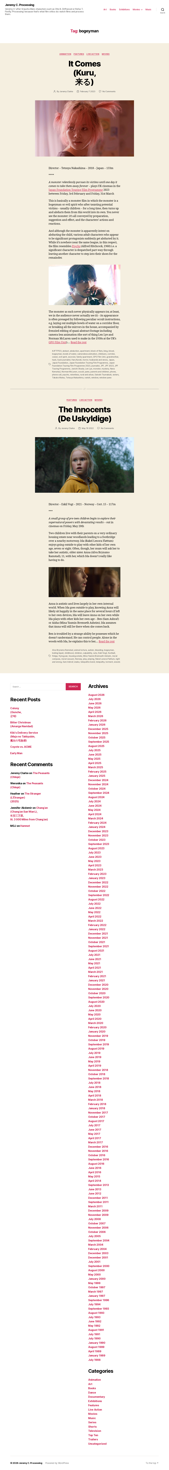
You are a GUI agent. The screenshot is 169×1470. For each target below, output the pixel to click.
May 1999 (94, 1283)
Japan (111, 360)
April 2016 (94, 1172)
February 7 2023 (87, 91)
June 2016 (94, 1168)
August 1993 (96, 1312)
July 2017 (94, 1125)
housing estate (75, 656)
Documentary (96, 1396)
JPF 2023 (109, 365)
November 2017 (98, 1112)
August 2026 (96, 694)
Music (148, 9)
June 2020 (95, 1010)
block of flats (96, 351)
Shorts (92, 1426)
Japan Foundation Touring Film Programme (76, 190)
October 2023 (96, 839)
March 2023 (95, 869)
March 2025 (95, 767)
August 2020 (96, 1001)
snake (77, 662)
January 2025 (96, 775)
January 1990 (96, 1342)
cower (55, 357)
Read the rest (78, 342)
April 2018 (94, 1095)
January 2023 (96, 878)
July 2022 (94, 903)
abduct (65, 351)
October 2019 (96, 1040)
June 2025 (94, 754)
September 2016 (98, 1159)
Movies (136, 9)
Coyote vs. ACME (21, 746)
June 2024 (95, 805)
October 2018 (96, 1074)
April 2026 (94, 712)
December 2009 (98, 1210)
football (111, 653)
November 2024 (98, 784)
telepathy (100, 662)
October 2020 (97, 993)
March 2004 (95, 1244)
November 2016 (98, 1150)
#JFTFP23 (56, 351)
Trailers (93, 1439)
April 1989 (94, 1351)
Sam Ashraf (68, 662)
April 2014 (94, 1180)
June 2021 (94, 959)
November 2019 (98, 1035)
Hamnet (25, 825)
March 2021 (95, 971)
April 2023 (94, 865)
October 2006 (97, 1232)
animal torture (80, 650)
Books (113, 9)
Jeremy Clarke (66, 91)
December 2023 (98, 831)
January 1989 (96, 1355)
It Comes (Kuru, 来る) (84, 72)
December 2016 (98, 1146)
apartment (85, 351)
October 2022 (96, 891)
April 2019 (94, 1065)
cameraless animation (87, 354)
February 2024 (97, 822)
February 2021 (97, 976)
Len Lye (88, 368)
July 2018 (94, 1082)
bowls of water (69, 354)
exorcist (71, 357)
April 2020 (94, 1018)
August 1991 (96, 1330)
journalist (95, 365)
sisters (116, 374)
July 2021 (94, 954)
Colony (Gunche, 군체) (16, 712)
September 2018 (98, 1078)
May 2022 (94, 912)
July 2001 (94, 1261)
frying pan (63, 656)
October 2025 (96, 737)
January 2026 (96, 724)
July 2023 (94, 852)
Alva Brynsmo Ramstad (62, 650)
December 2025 (98, 729)
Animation (65, 54)
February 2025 (97, 771)
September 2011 (98, 1202)
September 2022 (98, 895)
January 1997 (96, 1295)
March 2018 (95, 1099)
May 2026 (94, 707)
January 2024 (96, 827)
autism (91, 650)
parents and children (99, 371)
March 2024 (95, 818)
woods (117, 662)
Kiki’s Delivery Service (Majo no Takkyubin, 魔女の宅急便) (24, 736)
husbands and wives (98, 360)
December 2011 (98, 1197)
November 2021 (98, 937)
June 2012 (94, 1193)
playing (91, 659)
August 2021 (96, 950)
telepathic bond (88, 662)
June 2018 (94, 1087)
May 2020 (94, 1014)
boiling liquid (57, 653)
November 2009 (98, 1214)
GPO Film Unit (57, 342)
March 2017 (95, 1142)
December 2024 (98, 780)
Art (105, 9)
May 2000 (94, 1274)
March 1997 (95, 1291)
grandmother (112, 357)
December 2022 (98, 882)
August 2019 (96, 1048)
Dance (92, 1392)
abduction (74, 351)
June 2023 (94, 856)
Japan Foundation (60, 363)
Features (79, 54)
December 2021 (98, 933)
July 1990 (94, 1338)
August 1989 (96, 1347)
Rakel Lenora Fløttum (105, 659)
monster (97, 368)
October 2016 (96, 1155)
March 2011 (95, 1206)
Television (94, 1430)
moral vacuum (67, 659)
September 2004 (98, 1240)
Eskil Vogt (102, 653)
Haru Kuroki (77, 360)
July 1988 (94, 1359)
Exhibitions (124, 9)
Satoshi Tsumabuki (103, 374)
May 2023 (94, 861)
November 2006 (98, 1227)
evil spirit (63, 357)
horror (85, 360)
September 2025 (98, 741)
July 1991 (94, 1334)
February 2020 (97, 1027)
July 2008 (94, 1219)
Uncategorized (97, 1443)
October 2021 (96, 942)
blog (106, 351)
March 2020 (95, 1023)
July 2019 (94, 1053)
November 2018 (98, 1070)
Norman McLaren (69, 371)
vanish (87, 377)
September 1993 (98, 1308)
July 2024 (94, 801)
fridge (55, 656)
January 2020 (96, 1031)
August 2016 (96, 1163)
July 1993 (94, 1317)
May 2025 (94, 758)
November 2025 (98, 733)
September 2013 (98, 1185)
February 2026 (97, 720)
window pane (105, 377)
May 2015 (94, 1176)
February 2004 (97, 1249)
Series (92, 1422)
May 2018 (94, 1091)
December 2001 (98, 1257)
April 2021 (94, 967)
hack (54, 360)
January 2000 (97, 1278)
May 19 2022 (88, 428)
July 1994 (94, 1304)
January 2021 (96, 980)
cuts (95, 653)
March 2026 (95, 716)
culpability (87, 653)
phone (113, 371)
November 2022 (98, 886)
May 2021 (94, 963)
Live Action (92, 54)
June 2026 (95, 703)
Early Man (16, 753)
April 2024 (94, 814)
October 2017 (96, 1116)
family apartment (84, 357)
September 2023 (98, 844)
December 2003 (98, 1253)
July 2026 (94, 699)
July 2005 (94, 1236)
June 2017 (94, 1129)
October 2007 (97, 1223)
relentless (74, 374)
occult (81, 371)
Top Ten (93, 1435)
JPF (102, 365)
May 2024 (94, 809)
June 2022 (94, 908)
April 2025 (94, 763)
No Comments (108, 91)
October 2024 (97, 788)
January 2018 (96, 1108)
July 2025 (94, 750)
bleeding (99, 650)
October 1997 (96, 1287)
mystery (105, 368)
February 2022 (97, 925)
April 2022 (94, 916)
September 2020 (98, 997)
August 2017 (96, 1121)
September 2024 (98, 792)
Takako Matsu (58, 377)
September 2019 (98, 1044)
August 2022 (96, 899)
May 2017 (94, 1133)
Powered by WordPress (57, 1463)
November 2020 (98, 989)
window (94, 377)
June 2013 (94, 1189)
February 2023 (97, 873)
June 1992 (94, 1321)
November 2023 (98, 835)
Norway (78, 659)
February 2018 (97, 1104)
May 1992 (94, 1325)
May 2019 (94, 1061)
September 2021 (98, 946)
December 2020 (98, 984)
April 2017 (94, 1138)
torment (109, 662)
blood (111, 351)
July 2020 (94, 1006)
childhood (69, 653)
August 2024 (96, 797)
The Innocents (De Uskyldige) (84, 414)
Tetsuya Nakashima (74, 377)
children (78, 653)
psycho (65, 374)
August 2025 (96, 746)
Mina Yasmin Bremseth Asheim (97, 656)
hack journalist (63, 360)
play (85, 659)
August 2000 (96, 1270)
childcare (102, 354)
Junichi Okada (77, 368)
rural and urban (87, 374)
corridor (111, 354)
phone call (56, 374)
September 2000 (98, 1266)
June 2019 (94, 1057)
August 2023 (96, 848)
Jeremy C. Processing (19, 4)
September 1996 (98, 1300)
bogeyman (57, 354)
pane (87, 371)
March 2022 (95, 920)
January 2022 (96, 929)
